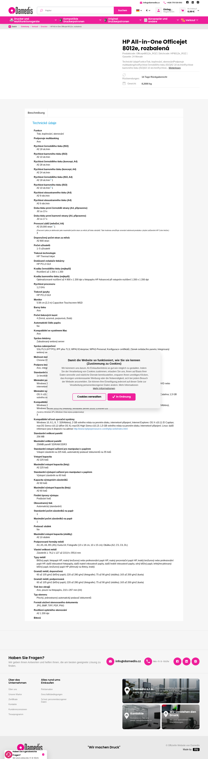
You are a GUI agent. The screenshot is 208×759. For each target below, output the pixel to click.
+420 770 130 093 (174, 3)
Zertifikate (13, 699)
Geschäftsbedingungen (51, 694)
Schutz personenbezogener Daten (54, 700)
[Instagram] (198, 2)
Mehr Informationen (104, 388)
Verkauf (35, 27)
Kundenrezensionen (17, 709)
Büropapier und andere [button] (157, 20)
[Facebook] (187, 2)
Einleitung (25, 27)
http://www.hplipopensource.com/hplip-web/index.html (101, 429)
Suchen (122, 10)
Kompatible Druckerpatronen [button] (73, 20)
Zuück (14, 27)
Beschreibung (36, 112)
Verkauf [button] (190, 20)
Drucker (44, 27)
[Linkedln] (192, 2)
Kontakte (12, 704)
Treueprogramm (15, 714)
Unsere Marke (15, 694)
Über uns (12, 689)
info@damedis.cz (151, 3)
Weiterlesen (175, 68)
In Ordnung (123, 397)
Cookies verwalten (89, 397)
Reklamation (47, 689)
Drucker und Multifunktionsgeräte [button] (26, 20)
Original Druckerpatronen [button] (118, 20)
